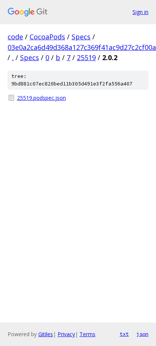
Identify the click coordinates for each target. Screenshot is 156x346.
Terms (87, 334)
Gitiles (45, 334)
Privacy (66, 334)
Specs (81, 36)
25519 (86, 57)
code (15, 36)
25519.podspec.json (41, 97)
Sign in (140, 12)
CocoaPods (47, 36)
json (142, 333)
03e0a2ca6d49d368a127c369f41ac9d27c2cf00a (82, 47)
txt (124, 333)
